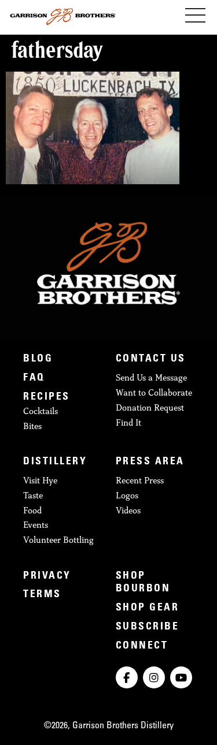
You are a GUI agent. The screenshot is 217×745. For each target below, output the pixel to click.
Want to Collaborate (154, 392)
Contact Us (151, 359)
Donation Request (150, 407)
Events (35, 524)
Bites (32, 425)
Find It (128, 422)
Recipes (46, 397)
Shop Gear (147, 608)
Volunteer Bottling (58, 539)
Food (32, 510)
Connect (142, 646)
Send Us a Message (151, 377)
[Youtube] (181, 677)
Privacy (47, 576)
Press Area (150, 462)
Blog (38, 359)
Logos (127, 495)
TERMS (42, 595)
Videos (128, 510)
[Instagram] (154, 677)
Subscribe (147, 627)
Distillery (55, 462)
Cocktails (40, 410)
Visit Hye (40, 480)
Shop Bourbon (143, 583)
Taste (33, 495)
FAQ (34, 378)
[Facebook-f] (127, 677)
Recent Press (140, 480)
